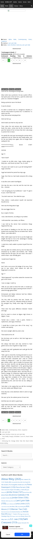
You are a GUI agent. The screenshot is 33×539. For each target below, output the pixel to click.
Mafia (6, 6)
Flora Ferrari (22, 487)
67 (25, 60)
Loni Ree (13, 506)
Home (2, 2)
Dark (29, 2)
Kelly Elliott (11, 501)
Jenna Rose (27, 492)
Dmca (21, 6)
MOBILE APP (8, 2)
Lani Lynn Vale (12, 43)
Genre (20, 2)
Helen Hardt (5, 489)
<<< (3, 60)
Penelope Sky (6, 516)
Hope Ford (14, 489)
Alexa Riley (11, 479)
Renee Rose (25, 516)
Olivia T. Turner (14, 514)
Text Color (5, 89)
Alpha (2, 6)
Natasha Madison (17, 512)
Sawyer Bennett (23, 523)
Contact (16, 6)
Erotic (11, 6)
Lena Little (22, 503)
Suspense (4, 41)
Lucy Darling (22, 506)
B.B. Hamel (25, 479)
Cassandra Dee (17, 482)
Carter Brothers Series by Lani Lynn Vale (18, 45)
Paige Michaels (24, 514)
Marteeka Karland (6, 511)
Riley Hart (5, 519)
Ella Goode (6, 484)
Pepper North (16, 516)
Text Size (18, 89)
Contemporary (22, 39)
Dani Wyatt (26, 482)
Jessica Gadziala (20, 495)
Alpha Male (12, 39)
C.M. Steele (6, 482)
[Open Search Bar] (31, 6)
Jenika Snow (15, 492)
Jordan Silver (20, 497)
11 (16, 60)
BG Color (11, 89)
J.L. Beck (23, 489)
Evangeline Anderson (19, 484)
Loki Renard (5, 506)
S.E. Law (16, 519)
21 (19, 60)
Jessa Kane (6, 495)
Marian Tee (19, 509)
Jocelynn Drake (6, 498)
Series (24, 2)
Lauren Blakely (10, 504)
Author (15, 2)
